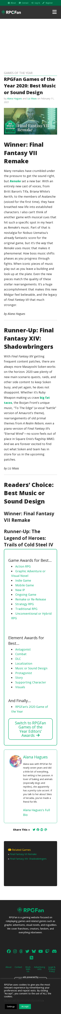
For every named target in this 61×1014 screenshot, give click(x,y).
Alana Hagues (14, 98)
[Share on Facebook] (38, 829)
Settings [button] (11, 1006)
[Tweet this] (34, 829)
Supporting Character (30, 682)
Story (19, 677)
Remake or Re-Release (30, 599)
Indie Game (23, 580)
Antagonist (23, 649)
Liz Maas (32, 98)
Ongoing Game (25, 594)
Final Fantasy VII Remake (23, 854)
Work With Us (28, 969)
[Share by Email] (45, 829)
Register (49, 2)
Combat (21, 654)
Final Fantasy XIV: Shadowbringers (28, 858)
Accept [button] (25, 1006)
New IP (20, 590)
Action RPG (23, 566)
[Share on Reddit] (42, 829)
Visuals (20, 687)
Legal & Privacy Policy (51, 969)
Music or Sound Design (31, 668)
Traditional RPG (26, 609)
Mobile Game (24, 585)
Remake (15, 181)
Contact (25, 2)
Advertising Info (39, 968)
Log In (37, 2)
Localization (23, 663)
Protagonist (23, 673)
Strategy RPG (24, 604)
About (13, 2)
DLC (18, 659)
